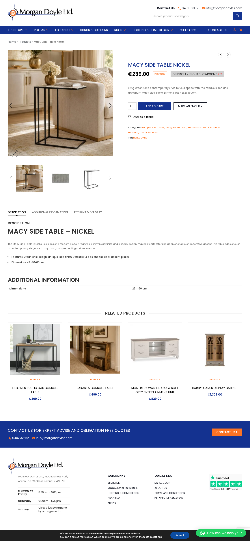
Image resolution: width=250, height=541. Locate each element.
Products (25, 42)
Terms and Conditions (169, 493)
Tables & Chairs (148, 132)
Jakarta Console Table (95, 388)
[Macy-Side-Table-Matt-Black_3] (29, 178)
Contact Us (217, 30)
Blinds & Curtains (94, 30)
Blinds (112, 503)
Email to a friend (143, 117)
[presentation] (10, 105)
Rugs (118, 30)
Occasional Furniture (123, 488)
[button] (221, 533)
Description (17, 212)
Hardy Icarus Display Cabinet (215, 388)
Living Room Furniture (193, 127)
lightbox (14, 153)
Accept (180, 535)
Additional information (50, 212)
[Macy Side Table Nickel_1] (60, 178)
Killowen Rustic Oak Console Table (35, 390)
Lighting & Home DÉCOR (151, 30)
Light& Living (140, 137)
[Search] (237, 16)
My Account (163, 483)
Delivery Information (168, 498)
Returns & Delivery (88, 212)
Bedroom (114, 483)
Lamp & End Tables (153, 127)
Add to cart (155, 106)
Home (12, 42)
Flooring (62, 30)
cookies (106, 537)
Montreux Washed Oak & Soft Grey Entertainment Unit (155, 390)
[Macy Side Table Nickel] (91, 178)
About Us (160, 488)
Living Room (173, 127)
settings (157, 537)
